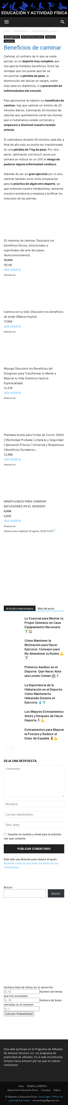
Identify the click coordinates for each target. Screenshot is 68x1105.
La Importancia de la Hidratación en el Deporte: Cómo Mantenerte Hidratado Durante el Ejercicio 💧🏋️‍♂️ (44, 693)
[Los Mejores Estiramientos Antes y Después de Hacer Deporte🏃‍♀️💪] (13, 716)
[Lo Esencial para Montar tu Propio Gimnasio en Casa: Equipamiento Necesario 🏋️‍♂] (13, 622)
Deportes (50, 37)
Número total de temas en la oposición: (29, 987)
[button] (6, 22)
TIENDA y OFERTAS (37, 1086)
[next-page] (12, 748)
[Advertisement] (34, 567)
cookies (26, 1100)
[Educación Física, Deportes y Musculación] (34, 9)
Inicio (6, 31)
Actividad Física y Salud (44, 31)
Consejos (46, 1090)
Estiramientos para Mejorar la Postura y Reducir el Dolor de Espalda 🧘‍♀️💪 (44, 734)
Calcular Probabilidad (19, 1014)
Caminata (9, 41)
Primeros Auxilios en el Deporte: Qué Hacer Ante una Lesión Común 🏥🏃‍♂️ (43, 671)
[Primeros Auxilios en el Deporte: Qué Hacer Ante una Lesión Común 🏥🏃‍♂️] (13, 671)
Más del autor (46, 608)
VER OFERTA (12, 270)
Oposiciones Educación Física (22, 1090)
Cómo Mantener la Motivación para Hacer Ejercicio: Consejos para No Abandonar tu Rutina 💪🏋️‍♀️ (44, 649)
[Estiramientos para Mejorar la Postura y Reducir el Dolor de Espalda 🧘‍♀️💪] (13, 734)
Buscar (8, 887)
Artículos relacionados (19, 608)
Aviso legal (44, 1096)
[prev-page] (6, 748)
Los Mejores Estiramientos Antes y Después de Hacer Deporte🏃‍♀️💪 (44, 716)
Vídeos (57, 1090)
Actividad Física (21, 31)
